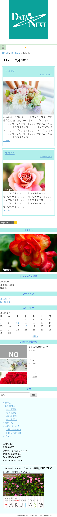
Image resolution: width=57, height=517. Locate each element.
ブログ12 (32, 360)
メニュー (28, 47)
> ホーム (7, 403)
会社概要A (11, 409)
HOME (5, 53)
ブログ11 (32, 373)
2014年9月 (5, 302)
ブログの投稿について (38, 347)
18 (25, 326)
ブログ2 (10, 70)
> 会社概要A (9, 406)
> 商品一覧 (8, 423)
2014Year (15, 53)
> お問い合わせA (11, 426)
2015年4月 (5, 299)
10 (17, 323)
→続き (6, 140)
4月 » (35, 336)
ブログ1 (10, 153)
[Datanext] (28, 38)
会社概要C (11, 416)
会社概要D (11, 419)
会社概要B (11, 413)
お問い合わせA (13, 429)
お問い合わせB (13, 433)
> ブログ (7, 436)
